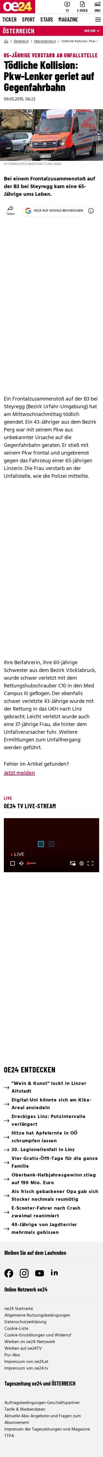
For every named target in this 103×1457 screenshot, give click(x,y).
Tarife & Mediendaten (24, 1409)
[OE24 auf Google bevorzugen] (91, 210)
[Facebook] (8, 1273)
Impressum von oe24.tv (26, 1368)
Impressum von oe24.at (26, 1361)
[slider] (32, 863)
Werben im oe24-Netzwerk (29, 1342)
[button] (12, 863)
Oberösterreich (45, 41)
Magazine (68, 19)
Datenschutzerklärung (25, 1322)
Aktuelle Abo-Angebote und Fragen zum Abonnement (42, 1419)
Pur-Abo (12, 1355)
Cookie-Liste (16, 1328)
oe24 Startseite (18, 1308)
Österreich (19, 31)
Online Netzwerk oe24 (26, 1289)
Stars (46, 19)
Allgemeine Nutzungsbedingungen (37, 1315)
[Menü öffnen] (97, 19)
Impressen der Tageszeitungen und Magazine (47, 1429)
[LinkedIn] (55, 1273)
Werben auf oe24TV (23, 1348)
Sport (28, 19)
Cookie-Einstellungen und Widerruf (37, 1335)
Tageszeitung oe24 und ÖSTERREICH (40, 1383)
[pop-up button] (81, 863)
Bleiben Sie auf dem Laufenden (35, 1252)
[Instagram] (24, 1273)
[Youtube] (39, 1273)
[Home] (6, 41)
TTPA (9, 1436)
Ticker (9, 19)
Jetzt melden (19, 773)
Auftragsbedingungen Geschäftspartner (42, 1403)
